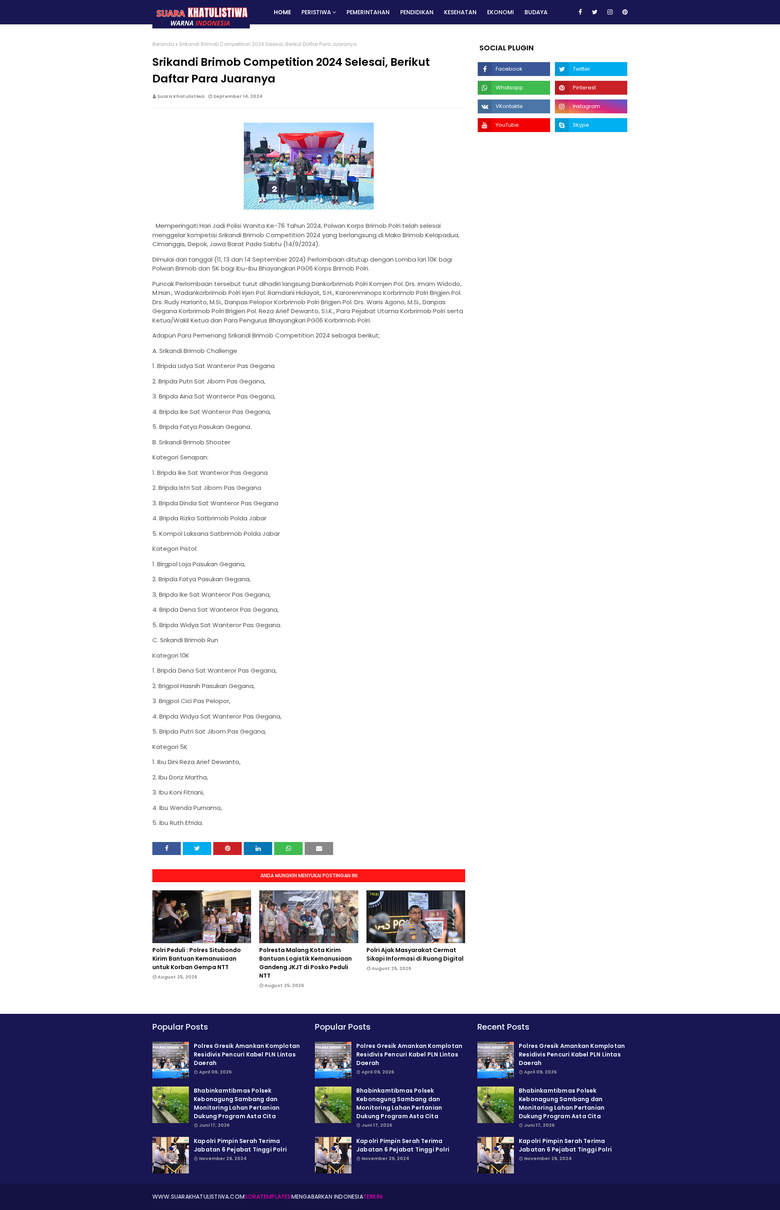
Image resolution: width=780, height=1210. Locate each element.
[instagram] (609, 12)
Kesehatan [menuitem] (460, 12)
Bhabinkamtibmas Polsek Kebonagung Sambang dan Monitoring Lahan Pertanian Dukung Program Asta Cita (237, 1103)
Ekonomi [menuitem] (500, 12)
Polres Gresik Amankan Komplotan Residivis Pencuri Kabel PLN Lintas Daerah (247, 1054)
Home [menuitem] (282, 12)
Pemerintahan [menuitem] (368, 12)
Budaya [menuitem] (536, 12)
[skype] (591, 125)
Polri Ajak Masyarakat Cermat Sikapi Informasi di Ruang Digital (415, 954)
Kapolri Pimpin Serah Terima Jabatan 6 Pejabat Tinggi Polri (240, 1145)
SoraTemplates (268, 1197)
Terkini (373, 1197)
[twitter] (594, 12)
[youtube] (513, 125)
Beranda (163, 44)
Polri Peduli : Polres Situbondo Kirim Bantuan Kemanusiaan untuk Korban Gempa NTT (196, 958)
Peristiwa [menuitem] (316, 12)
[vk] (513, 106)
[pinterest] (624, 12)
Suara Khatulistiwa (180, 96)
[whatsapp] (513, 87)
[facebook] (580, 12)
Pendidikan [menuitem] (416, 12)
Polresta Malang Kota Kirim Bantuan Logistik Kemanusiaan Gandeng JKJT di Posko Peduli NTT (305, 963)
